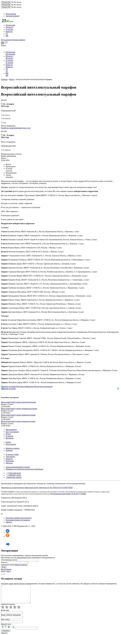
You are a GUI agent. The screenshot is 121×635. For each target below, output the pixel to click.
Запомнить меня (7, 565)
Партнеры (10, 461)
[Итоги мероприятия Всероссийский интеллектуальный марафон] (7, 22)
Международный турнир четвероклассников (19, 409)
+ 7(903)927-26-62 (13, 475)
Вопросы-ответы (12, 448)
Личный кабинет (12, 16)
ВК (7, 36)
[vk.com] (4, 574)
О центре (9, 29)
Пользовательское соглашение (18, 520)
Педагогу (9, 27)
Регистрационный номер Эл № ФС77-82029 (68, 494)
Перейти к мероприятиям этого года (15, 128)
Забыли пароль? (21, 565)
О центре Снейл (12, 454)
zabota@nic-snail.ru (14, 477)
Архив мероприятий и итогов (18, 467)
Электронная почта (9, 560)
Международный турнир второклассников (18, 421)
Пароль (4, 562)
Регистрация (11, 14)
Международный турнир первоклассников (18, 415)
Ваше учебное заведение (11, 615)
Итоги (11, 79)
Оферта (9, 522)
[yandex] (2, 574)
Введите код (6, 624)
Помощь (9, 450)
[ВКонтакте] (7, 532)
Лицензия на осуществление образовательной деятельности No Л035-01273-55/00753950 (37, 488)
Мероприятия (11, 430)
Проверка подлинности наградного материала (24, 469)
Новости (9, 32)
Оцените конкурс (8, 604)
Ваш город (5, 619)
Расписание (10, 25)
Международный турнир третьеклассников (18, 402)
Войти (8, 442)
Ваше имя (5, 610)
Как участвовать (12, 432)
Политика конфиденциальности (19, 518)
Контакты (10, 438)
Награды (9, 463)
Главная (4, 79)
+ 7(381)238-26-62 (13, 473)
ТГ (7, 34)
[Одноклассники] (7, 537)
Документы (10, 457)
